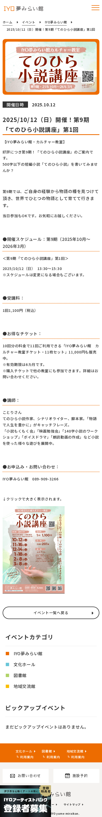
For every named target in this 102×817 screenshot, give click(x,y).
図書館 (20, 675)
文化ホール (25, 664)
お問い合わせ (29, 775)
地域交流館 (25, 686)
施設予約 (80, 775)
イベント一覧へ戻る (50, 612)
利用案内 (26, 757)
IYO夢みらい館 (28, 653)
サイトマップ (72, 804)
